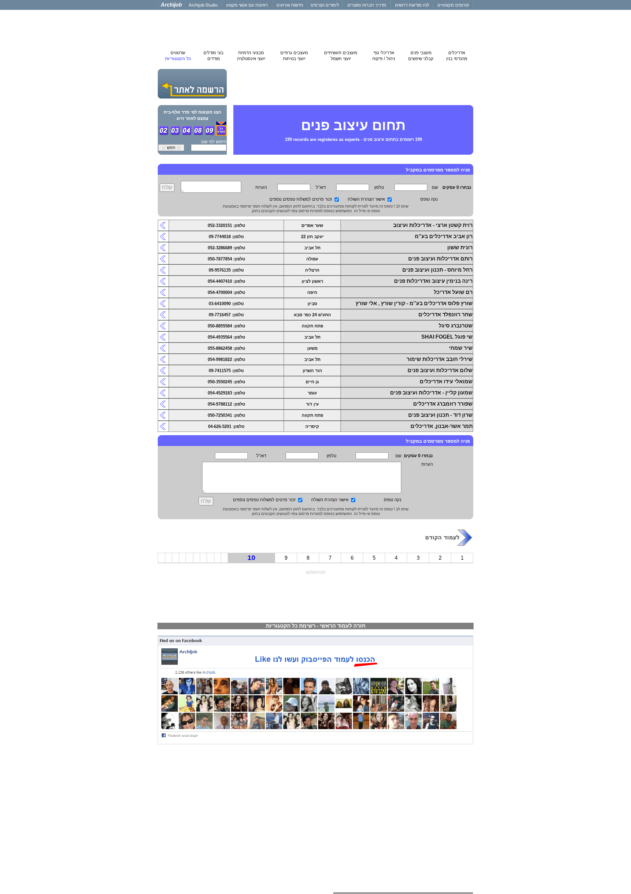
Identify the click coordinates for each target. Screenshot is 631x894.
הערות (261, 187)
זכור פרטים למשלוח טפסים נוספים (300, 199)
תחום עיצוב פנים (353, 125)
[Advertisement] (315, 596)
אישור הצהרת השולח (366, 199)
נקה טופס (429, 199)
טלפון (379, 187)
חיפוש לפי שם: (213, 141)
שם (435, 187)
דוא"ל (321, 187)
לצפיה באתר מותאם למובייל (447, 779)
